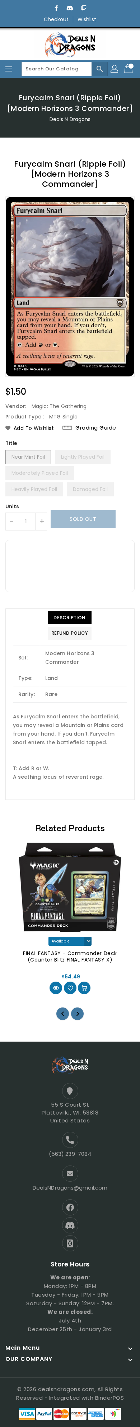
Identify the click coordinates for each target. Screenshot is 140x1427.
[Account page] (115, 69)
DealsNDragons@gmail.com (70, 1187)
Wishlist (87, 19)
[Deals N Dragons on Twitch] (83, 8)
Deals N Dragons (70, 119)
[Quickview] (56, 988)
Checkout (56, 19)
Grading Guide (95, 427)
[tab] (70, 617)
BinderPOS (109, 1397)
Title (11, 443)
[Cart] (129, 69)
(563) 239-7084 (70, 1154)
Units (12, 506)
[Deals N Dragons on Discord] (70, 8)
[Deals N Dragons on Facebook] (56, 8)
